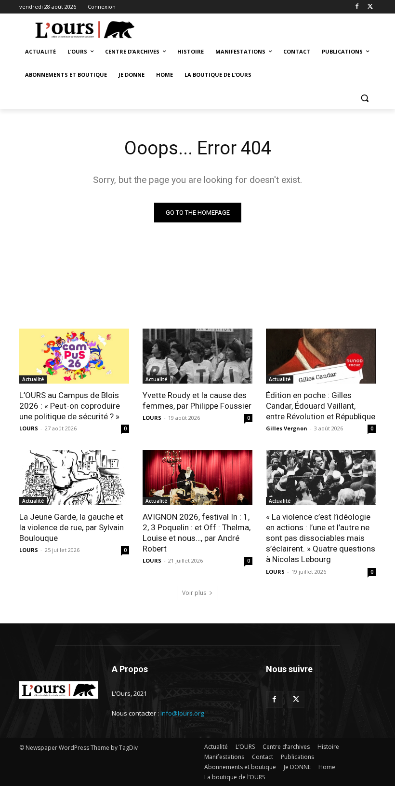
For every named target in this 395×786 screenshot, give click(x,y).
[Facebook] (356, 7)
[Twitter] (370, 7)
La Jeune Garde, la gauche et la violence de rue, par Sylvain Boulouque (71, 527)
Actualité (33, 379)
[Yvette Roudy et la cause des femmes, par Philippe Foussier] (197, 356)
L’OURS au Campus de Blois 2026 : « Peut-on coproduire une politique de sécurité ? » (69, 405)
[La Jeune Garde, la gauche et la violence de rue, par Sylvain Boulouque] (74, 477)
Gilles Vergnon (286, 428)
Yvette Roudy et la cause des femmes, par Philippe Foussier (197, 400)
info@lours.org (182, 713)
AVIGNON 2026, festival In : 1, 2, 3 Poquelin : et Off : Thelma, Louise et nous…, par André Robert (196, 532)
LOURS (28, 428)
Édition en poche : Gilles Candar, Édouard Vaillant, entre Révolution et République (320, 405)
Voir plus (194, 593)
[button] (364, 98)
